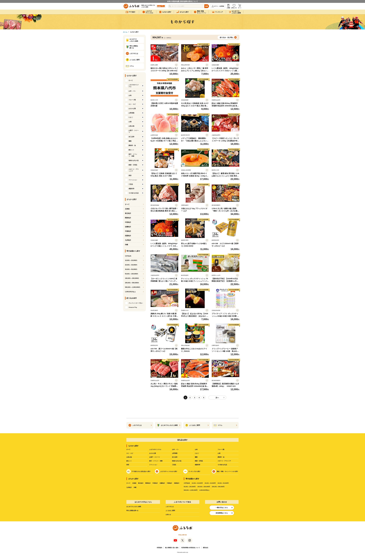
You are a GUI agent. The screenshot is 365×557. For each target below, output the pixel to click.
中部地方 (128, 222)
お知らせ (168, 514)
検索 (206, 6)
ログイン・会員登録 (219, 6)
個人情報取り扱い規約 (171, 547)
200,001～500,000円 (218, 486)
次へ (217, 398)
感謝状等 (197, 464)
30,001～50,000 (131, 269)
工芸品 (174, 464)
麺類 (196, 457)
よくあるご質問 (170, 510)
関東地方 (128, 218)
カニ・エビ (129, 453)
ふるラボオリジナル (155, 449)
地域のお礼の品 (176, 461)
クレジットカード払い (136, 303)
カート (239, 7)
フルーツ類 (221, 449)
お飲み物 (129, 457)
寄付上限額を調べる (132, 510)
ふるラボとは (170, 506)
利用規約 (159, 547)
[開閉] (142, 85)
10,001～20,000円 (197, 483)
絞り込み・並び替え (227, 37)
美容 (127, 464)
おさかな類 (152, 453)
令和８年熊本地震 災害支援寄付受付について (182, 1)
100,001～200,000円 (203, 486)
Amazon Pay (133, 307)
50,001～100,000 (131, 274)
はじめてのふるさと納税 (133, 506)
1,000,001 (130, 291)
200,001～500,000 (132, 283)
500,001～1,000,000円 (190, 490)
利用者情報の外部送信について (190, 547)
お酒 (219, 453)
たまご (197, 453)
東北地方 (128, 213)
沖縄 (126, 244)
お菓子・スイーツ (154, 457)
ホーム (125, 32)
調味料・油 (221, 457)
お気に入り (234, 7)
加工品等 (174, 457)
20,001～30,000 (131, 265)
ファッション (153, 464)
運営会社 (205, 547)
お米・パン (175, 449)
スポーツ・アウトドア (224, 461)
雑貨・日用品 (199, 461)
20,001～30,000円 (210, 483)
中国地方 (128, 231)
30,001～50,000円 (223, 483)
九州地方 (128, 240)
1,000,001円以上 (204, 490)
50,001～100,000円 (190, 486)
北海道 (127, 209)
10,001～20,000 (131, 260)
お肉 (196, 449)
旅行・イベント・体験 (156, 461)
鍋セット (129, 461)
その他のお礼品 (222, 464)
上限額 (228, 7)
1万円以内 (187, 483)
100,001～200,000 (132, 278)
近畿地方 (128, 227)
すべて (131, 80)
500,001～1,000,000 (132, 287)
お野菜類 (174, 453)
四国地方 (128, 235)
